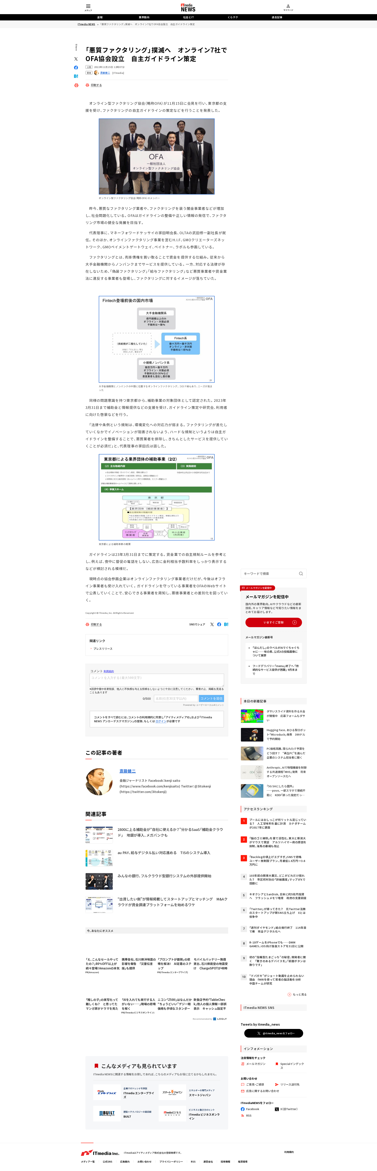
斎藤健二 (128, 771)
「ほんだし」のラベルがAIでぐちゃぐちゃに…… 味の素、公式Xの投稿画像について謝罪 (276, 651)
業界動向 (144, 17)
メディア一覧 (88, 1161)
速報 (99, 17)
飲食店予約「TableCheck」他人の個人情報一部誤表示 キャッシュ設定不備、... (210, 1004)
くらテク (233, 17)
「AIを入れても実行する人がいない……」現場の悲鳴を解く (139, 1004)
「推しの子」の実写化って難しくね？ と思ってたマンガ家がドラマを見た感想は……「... (102, 1004)
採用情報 (225, 1161)
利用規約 (289, 1152)
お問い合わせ (144, 1161)
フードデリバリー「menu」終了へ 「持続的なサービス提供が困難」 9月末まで (276, 669)
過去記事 (277, 17)
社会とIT (188, 17)
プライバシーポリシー (171, 1161)
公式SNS (107, 1161)
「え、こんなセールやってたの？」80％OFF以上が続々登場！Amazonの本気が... (103, 964)
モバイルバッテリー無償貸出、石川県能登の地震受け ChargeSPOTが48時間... (211, 964)
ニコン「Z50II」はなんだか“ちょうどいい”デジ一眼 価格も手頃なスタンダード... (175, 1004)
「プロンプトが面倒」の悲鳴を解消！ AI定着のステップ (174, 963)
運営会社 (208, 1161)
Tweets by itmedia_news (260, 1024)
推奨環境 (242, 1161)
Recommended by (203, 1018)
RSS (193, 1161)
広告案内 (125, 1161)
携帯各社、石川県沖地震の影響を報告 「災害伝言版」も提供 (139, 963)
